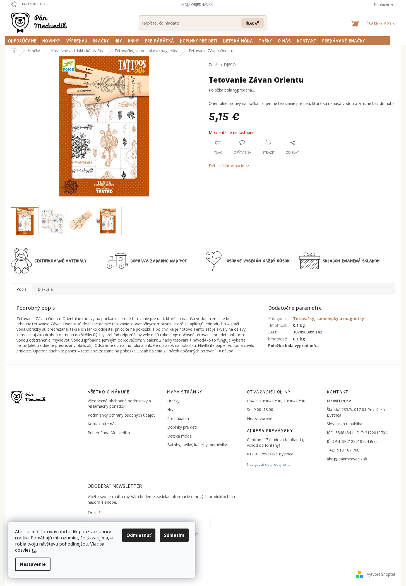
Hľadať (253, 22)
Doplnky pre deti (182, 427)
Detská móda (179, 436)
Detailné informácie (226, 165)
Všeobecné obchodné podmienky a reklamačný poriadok (119, 403)
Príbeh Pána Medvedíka (109, 432)
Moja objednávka (197, 4)
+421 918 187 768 (343, 450)
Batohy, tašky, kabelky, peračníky (197, 444)
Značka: (222, 64)
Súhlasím (174, 535)
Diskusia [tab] (45, 289)
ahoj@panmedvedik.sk (347, 459)
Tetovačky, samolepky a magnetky (328, 318)
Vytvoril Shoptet (381, 574)
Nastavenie (33, 564)
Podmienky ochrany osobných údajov (121, 415)
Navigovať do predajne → (268, 464)
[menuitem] (22, 40)
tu (34, 550)
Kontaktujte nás (102, 423)
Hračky (173, 401)
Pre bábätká (178, 418)
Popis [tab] (21, 289)
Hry (170, 409)
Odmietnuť (138, 535)
